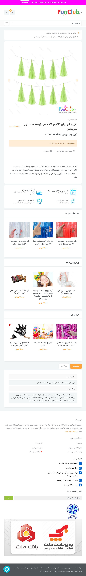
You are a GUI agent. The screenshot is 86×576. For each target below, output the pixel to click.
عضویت (8, 498)
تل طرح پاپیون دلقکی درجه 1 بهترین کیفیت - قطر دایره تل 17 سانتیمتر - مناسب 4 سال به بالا (43, 294)
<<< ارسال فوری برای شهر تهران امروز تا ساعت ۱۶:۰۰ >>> (48, 2)
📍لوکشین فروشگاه (35, 452)
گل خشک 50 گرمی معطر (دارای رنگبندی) (19, 292)
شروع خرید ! (24, 2)
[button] (12, 12)
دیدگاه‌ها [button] (64, 366)
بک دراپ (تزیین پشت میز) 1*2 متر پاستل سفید (19, 242)
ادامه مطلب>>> (70, 431)
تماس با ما (38, 443)
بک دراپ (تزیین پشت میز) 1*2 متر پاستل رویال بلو (43, 242)
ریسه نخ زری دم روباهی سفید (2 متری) (66, 292)
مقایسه (46, 151)
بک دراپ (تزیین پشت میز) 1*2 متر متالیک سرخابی (66, 344)
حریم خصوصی (37, 447)
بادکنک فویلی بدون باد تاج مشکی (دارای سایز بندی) (19, 344)
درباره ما (79, 443)
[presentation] (77, 80)
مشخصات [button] (76, 366)
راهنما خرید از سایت (75, 452)
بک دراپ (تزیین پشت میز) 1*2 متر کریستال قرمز (66, 242)
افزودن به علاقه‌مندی (65, 151)
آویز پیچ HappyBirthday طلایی (43, 344)
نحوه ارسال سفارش (75, 447)
